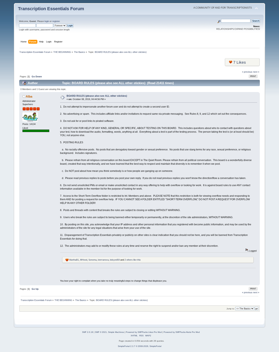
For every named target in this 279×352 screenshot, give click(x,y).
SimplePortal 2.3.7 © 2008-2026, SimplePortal (139, 346)
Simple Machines (116, 332)
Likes (239, 62)
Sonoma (92, 260)
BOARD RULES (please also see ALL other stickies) (97, 95)
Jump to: (231, 309)
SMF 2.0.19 (87, 332)
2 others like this (133, 260)
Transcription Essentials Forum (51, 8)
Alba (29, 96)
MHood (83, 260)
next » (256, 72)
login (47, 21)
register (56, 21)
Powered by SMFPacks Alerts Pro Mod (182, 332)
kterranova (103, 260)
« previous (247, 72)
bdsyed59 (115, 260)
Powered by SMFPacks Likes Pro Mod (144, 332)
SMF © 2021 (101, 332)
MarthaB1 (74, 260)
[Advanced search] (219, 21)
